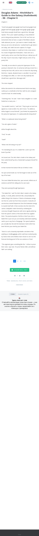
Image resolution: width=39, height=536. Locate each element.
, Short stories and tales (25, 281)
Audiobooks (14, 281)
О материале (19, 284)
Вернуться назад (7, 9)
